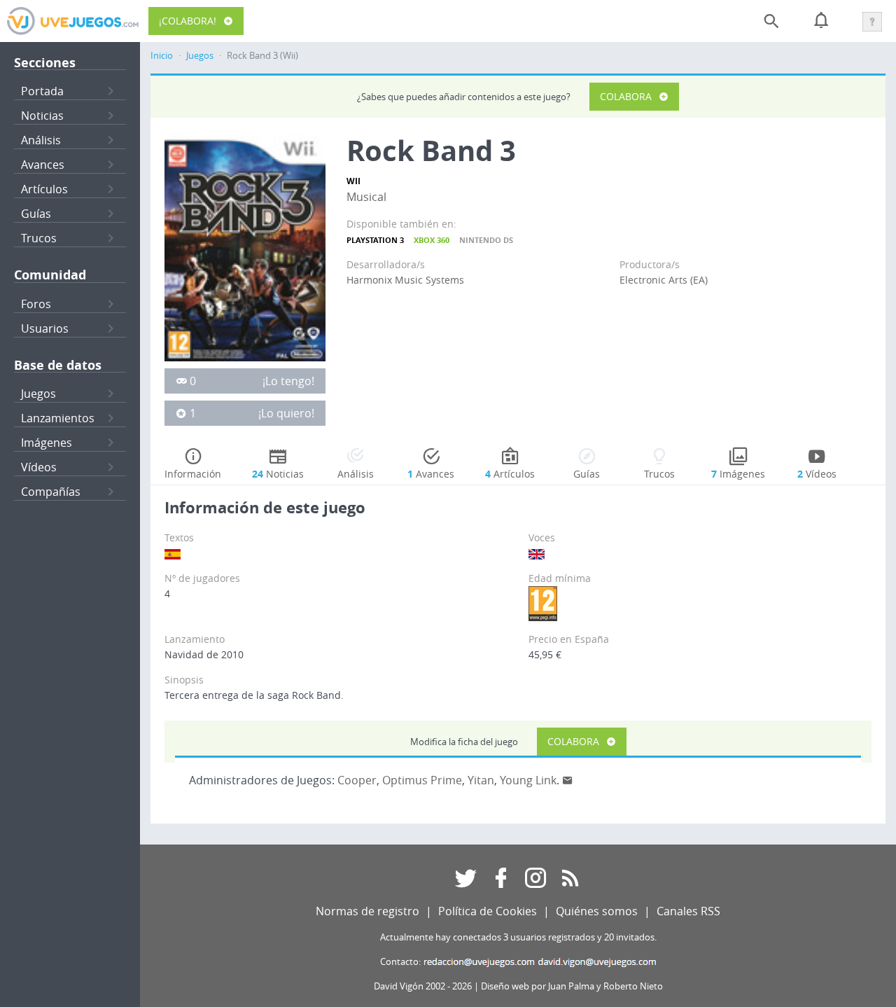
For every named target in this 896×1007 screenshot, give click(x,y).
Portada (42, 91)
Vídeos (39, 467)
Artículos (44, 189)
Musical (366, 196)
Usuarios (45, 328)
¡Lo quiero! (286, 413)
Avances (42, 164)
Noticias (42, 115)
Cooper (357, 780)
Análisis (41, 140)
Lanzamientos (57, 418)
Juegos (38, 393)
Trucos (39, 238)
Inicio (161, 56)
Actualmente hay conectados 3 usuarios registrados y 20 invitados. (518, 937)
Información (192, 473)
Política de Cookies (487, 911)
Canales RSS (688, 911)
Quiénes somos (597, 911)
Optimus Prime (422, 780)
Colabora (626, 96)
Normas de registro (367, 911)
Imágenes (46, 442)
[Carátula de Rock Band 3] (245, 247)
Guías (36, 213)
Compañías (50, 491)
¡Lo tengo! (288, 381)
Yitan (481, 780)
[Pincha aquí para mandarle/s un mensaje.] (567, 780)
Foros (36, 304)
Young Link (528, 780)
